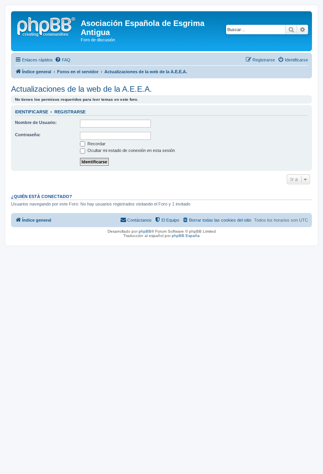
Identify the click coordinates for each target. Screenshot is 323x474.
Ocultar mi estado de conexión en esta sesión (130, 150)
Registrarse (69, 111)
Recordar (96, 143)
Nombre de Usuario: (36, 122)
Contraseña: (28, 134)
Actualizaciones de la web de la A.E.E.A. (81, 89)
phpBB (145, 231)
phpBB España (186, 235)
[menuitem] (63, 60)
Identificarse (31, 111)
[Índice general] (47, 25)
